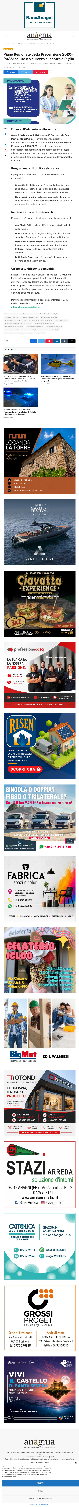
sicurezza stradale (26, 333)
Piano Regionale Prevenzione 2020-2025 (18, 323)
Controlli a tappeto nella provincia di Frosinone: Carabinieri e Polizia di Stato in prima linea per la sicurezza (19, 412)
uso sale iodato (40, 333)
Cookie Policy (34, 1504)
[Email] (5, 155)
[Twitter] (5, 139)
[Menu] (6, 36)
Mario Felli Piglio (46, 320)
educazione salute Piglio (30, 317)
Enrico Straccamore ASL (49, 317)
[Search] (73, 36)
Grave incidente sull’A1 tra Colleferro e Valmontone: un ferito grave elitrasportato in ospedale (57, 379)
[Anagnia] (39, 36)
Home (5, 44)
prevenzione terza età (12, 330)
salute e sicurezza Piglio (29, 330)
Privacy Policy (43, 1504)
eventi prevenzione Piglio (13, 320)
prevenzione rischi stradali (34, 326)
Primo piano (8, 49)
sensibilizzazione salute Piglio (49, 330)
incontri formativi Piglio (31, 320)
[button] (76, 1463)
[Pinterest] (5, 150)
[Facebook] (5, 134)
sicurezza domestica (11, 333)
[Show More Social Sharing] (50, 72)
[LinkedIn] (5, 144)
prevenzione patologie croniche (44, 323)
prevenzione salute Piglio (54, 326)
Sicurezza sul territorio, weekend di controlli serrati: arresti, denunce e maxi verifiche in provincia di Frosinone (19, 379)
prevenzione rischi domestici (14, 326)
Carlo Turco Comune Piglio (49, 314)
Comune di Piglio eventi (12, 317)
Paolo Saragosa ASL (61, 320)
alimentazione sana (11, 314)
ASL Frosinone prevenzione (29, 314)
